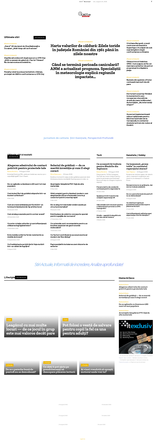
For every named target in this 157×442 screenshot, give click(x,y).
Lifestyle (10, 365)
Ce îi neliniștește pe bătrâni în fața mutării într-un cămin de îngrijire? (25, 245)
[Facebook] (151, 1)
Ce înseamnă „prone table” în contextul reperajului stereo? (137, 166)
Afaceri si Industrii (10, 43)
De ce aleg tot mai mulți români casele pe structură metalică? (68, 206)
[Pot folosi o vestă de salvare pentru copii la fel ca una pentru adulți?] (87, 310)
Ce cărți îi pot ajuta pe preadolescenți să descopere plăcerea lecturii (138, 204)
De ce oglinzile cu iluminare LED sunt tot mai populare (26, 185)
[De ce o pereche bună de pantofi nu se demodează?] (22, 357)
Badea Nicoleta (12, 171)
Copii (9, 320)
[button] (98, 24)
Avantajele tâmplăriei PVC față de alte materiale (67, 185)
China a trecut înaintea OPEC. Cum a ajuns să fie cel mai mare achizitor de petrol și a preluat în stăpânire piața (140, 65)
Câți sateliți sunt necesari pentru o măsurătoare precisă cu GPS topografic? (110, 206)
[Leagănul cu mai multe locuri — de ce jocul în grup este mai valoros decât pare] (31, 310)
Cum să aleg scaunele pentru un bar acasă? (26, 214)
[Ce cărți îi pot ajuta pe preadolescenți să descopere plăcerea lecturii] (59, 357)
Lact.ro (82, 439)
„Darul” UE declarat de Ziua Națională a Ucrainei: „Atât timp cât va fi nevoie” (22, 47)
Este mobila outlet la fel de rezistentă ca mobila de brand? (25, 236)
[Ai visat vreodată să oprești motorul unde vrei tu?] (97, 357)
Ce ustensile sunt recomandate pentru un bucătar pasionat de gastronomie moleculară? (68, 225)
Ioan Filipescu (130, 172)
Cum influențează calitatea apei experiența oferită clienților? (139, 214)
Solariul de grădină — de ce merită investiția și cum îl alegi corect (70, 168)
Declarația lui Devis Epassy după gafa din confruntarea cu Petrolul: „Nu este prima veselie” (107, 401)
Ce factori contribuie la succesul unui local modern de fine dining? (68, 236)
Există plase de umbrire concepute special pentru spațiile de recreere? (69, 215)
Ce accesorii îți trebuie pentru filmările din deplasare (109, 166)
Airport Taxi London (125, 358)
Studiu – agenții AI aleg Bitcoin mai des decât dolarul (109, 216)
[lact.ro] (84, 14)
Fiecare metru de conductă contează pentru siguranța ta (108, 188)
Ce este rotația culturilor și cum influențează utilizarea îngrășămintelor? (26, 224)
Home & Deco (123, 284)
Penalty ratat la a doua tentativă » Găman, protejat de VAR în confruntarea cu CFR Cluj (24, 73)
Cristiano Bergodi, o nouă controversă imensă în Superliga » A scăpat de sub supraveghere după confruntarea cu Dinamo (139, 47)
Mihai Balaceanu (55, 174)
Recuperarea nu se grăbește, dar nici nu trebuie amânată (139, 186)
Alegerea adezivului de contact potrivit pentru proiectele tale (27, 167)
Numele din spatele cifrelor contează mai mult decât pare (139, 82)
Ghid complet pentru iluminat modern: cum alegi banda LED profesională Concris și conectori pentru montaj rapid (69, 195)
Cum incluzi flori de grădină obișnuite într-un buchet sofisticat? (26, 194)
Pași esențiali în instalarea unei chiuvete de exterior (69, 245)
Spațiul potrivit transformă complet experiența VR (107, 197)
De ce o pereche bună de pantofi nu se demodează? (139, 195)
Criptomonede (123, 362)
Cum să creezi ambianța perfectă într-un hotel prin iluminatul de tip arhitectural (25, 206)
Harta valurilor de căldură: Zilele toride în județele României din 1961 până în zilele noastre (85, 49)
